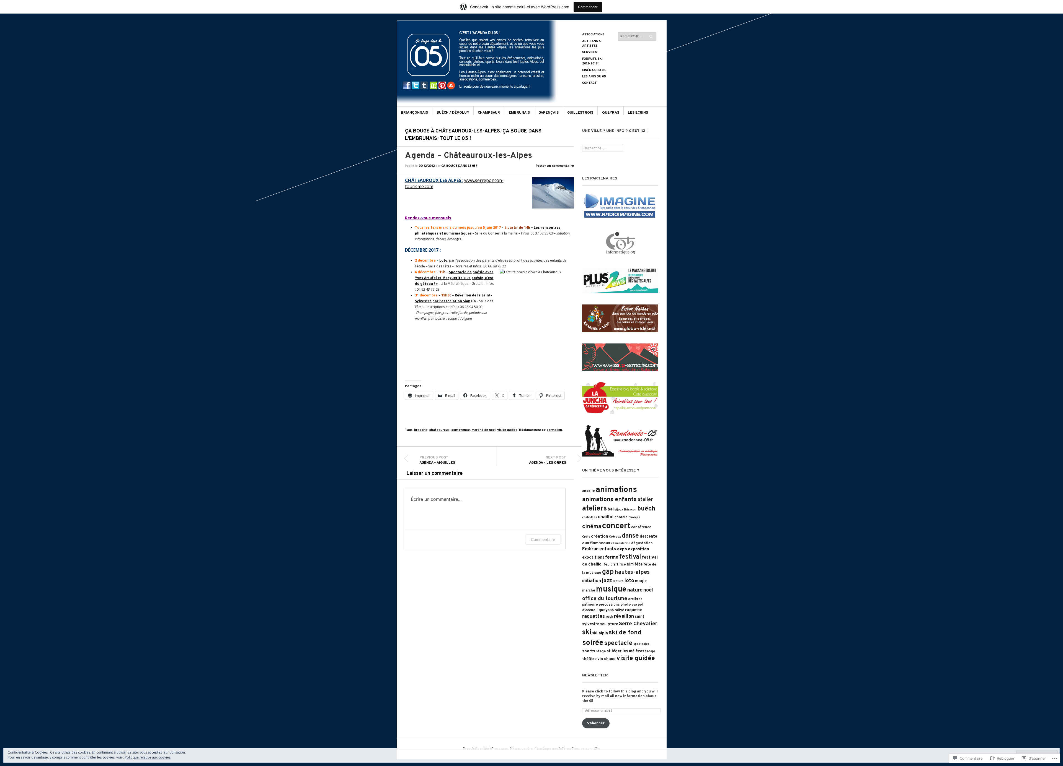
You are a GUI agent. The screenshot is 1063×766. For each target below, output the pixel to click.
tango (650, 651)
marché (588, 590)
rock (609, 617)
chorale (621, 517)
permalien (554, 430)
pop (634, 605)
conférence (460, 430)
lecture (618, 581)
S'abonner (596, 723)
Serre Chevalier (638, 624)
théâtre (589, 659)
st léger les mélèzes (625, 651)
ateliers (594, 508)
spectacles (641, 644)
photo (626, 605)
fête (638, 564)
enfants (607, 549)
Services (589, 52)
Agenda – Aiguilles (437, 460)
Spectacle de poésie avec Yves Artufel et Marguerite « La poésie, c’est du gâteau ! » (454, 278)
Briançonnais (414, 113)
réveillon (624, 616)
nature (635, 590)
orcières (635, 599)
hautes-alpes (632, 572)
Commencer (588, 7)
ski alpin (600, 633)
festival (630, 557)
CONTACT (589, 83)
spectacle (618, 643)
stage (601, 651)
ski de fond (625, 633)
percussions (609, 605)
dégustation (642, 543)
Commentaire (543, 539)
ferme (611, 557)
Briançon (630, 510)
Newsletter (595, 675)
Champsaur (489, 113)
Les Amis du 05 (594, 77)
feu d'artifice (614, 564)
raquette (633, 610)
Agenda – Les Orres (547, 460)
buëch (646, 509)
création (599, 536)
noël (648, 590)
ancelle (588, 491)
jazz (607, 580)
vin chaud (606, 659)
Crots (586, 537)
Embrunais (519, 113)
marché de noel (483, 430)
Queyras (610, 113)
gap (608, 572)
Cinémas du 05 (594, 70)
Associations (593, 35)
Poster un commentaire (555, 165)
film (630, 564)
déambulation (620, 543)
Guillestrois (580, 113)
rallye (619, 610)
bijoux (619, 510)
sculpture (609, 624)
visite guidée (507, 430)
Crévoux (615, 537)
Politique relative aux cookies (148, 757)
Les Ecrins (638, 113)
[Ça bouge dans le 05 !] (490, 41)
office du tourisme (604, 598)
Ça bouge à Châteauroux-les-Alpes (452, 131)
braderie (420, 430)
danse (630, 536)
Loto (443, 260)
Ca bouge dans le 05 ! (459, 165)
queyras (606, 610)
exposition (638, 549)
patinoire (590, 605)
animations (616, 490)
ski (586, 632)
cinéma (591, 526)
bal (611, 509)
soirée (592, 643)
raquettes (593, 616)
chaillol (606, 517)
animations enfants (609, 499)
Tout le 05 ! (455, 139)
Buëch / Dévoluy (453, 113)
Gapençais (548, 113)
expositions (593, 557)
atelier (645, 500)
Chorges (634, 517)
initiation (591, 581)
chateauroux (439, 430)
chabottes (589, 517)
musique (611, 590)
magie (641, 581)
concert (616, 526)
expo (622, 549)
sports (588, 651)
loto (629, 580)
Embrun (590, 549)
